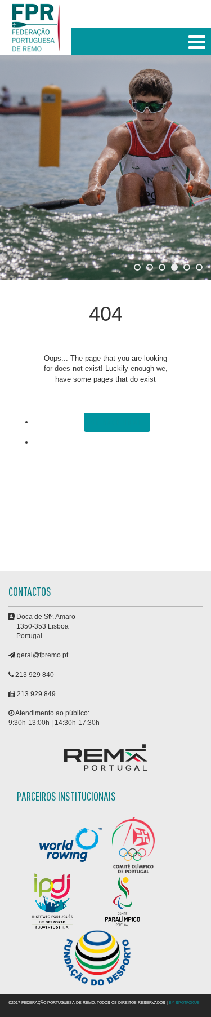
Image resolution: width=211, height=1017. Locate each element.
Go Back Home (117, 422)
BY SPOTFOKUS (184, 1003)
